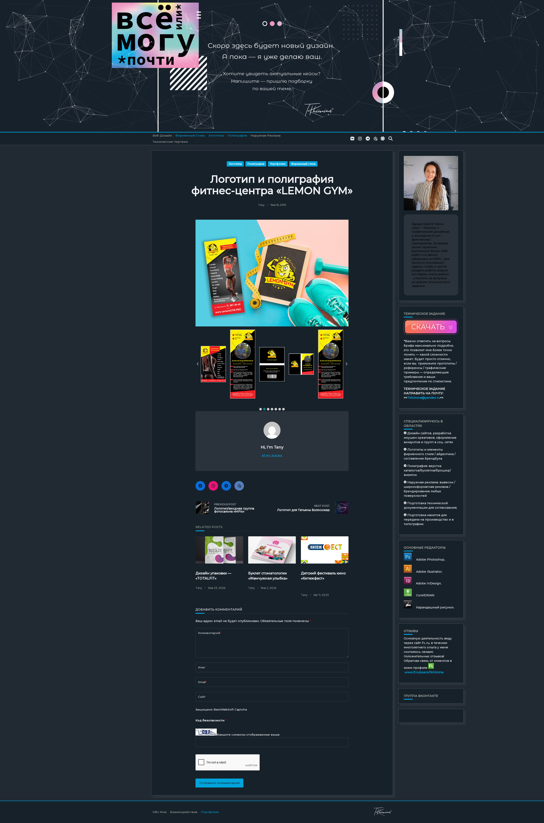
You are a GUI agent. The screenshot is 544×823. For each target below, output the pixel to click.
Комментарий (209, 633)
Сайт (201, 696)
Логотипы (216, 135)
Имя (202, 667)
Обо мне (160, 812)
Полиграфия (237, 135)
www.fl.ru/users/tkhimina (424, 672)
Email (202, 682)
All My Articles (272, 455)
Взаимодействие (183, 812)
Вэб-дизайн (162, 135)
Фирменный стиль (190, 135)
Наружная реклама (265, 135)
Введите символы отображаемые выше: (248, 734)
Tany (261, 204)
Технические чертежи (170, 141)
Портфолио (278, 163)
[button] (260, 409)
